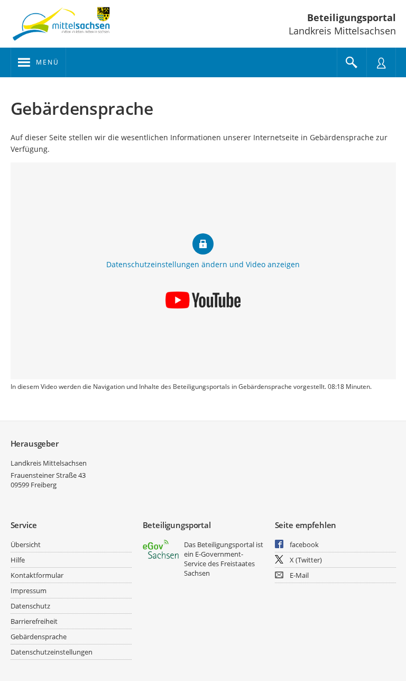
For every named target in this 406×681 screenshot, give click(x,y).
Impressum (29, 590)
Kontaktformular (37, 575)
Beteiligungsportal (351, 17)
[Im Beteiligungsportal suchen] (351, 62)
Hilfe (18, 560)
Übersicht (26, 544)
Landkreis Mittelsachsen (49, 463)
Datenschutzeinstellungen (52, 652)
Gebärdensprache (39, 636)
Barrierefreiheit (34, 621)
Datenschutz (30, 606)
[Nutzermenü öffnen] (381, 62)
